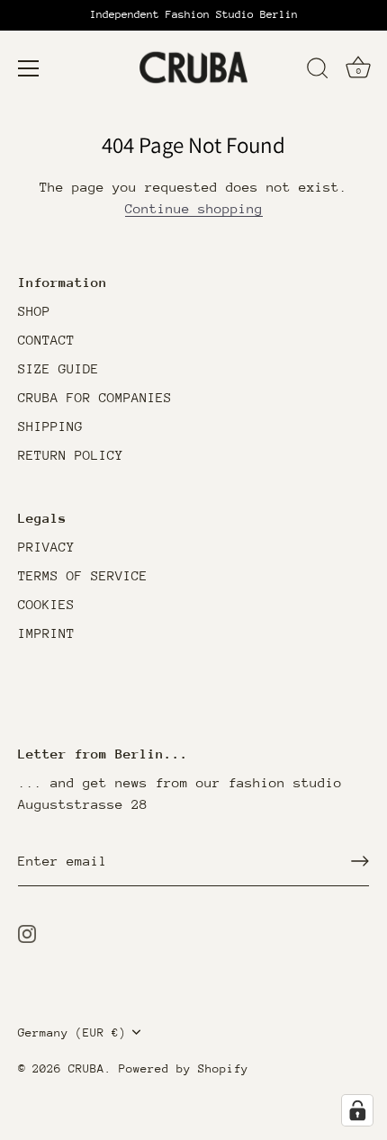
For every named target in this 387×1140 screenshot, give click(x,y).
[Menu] (29, 68)
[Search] (318, 71)
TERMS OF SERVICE (83, 575)
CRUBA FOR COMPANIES (95, 397)
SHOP (34, 311)
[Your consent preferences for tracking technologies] (357, 1110)
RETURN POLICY (70, 454)
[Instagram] (27, 932)
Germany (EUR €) (72, 1032)
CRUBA (86, 1068)
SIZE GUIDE (58, 368)
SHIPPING (50, 426)
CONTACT (46, 339)
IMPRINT (46, 633)
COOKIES (46, 604)
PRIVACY (46, 546)
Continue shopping (194, 208)
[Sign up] (360, 861)
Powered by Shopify (183, 1068)
